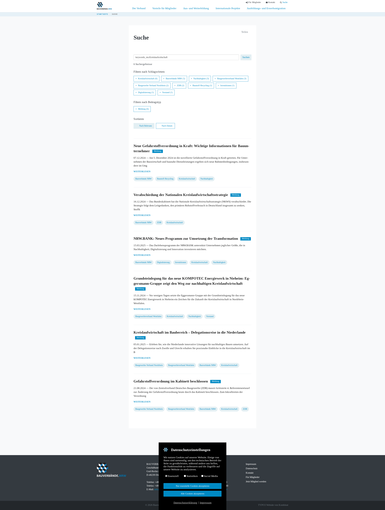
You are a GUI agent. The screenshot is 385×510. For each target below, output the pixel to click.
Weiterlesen (142, 171)
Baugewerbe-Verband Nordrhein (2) (153, 85)
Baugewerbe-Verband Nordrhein (149, 365)
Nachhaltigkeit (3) (201, 78)
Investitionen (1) (227, 85)
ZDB (159, 222)
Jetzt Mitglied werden (256, 481)
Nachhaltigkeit (206, 179)
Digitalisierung (163, 262)
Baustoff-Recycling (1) (202, 85)
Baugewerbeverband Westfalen (148, 316)
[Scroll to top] (377, 502)
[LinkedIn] (106, 505)
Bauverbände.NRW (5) (175, 78)
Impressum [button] (205, 502)
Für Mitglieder (252, 477)
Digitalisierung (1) (146, 92)
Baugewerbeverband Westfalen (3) (231, 78)
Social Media (210, 476)
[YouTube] (110, 505)
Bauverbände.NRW (143, 179)
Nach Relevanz (145, 126)
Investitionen (180, 262)
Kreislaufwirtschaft (187, 179)
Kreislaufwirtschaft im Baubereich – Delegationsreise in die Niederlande (190, 332)
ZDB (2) (180, 85)
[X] (102, 505)
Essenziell (173, 476)
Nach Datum (167, 126)
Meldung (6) (143, 109)
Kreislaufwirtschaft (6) (147, 78)
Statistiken (192, 476)
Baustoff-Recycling (165, 179)
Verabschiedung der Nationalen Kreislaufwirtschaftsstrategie (181, 195)
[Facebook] (98, 505)
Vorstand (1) (167, 92)
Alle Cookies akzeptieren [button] (192, 493)
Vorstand (210, 316)
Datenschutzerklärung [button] (185, 502)
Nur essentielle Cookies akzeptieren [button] (192, 486)
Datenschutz (251, 468)
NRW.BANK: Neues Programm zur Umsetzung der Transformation (186, 238)
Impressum (251, 464)
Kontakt (249, 472)
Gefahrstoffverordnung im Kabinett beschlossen (171, 381)
